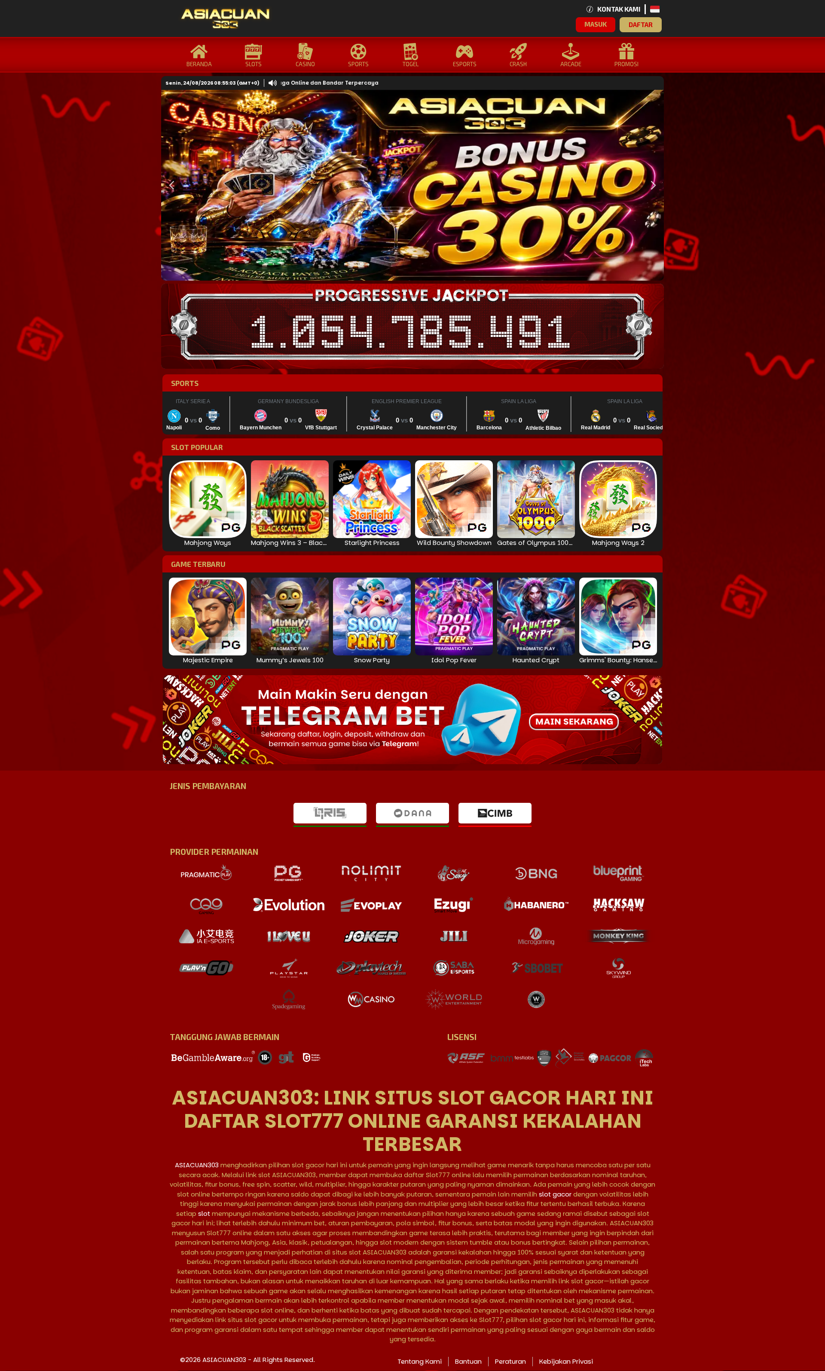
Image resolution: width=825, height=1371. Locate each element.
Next (651, 185)
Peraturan (510, 1361)
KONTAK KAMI (618, 9)
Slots (253, 64)
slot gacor (555, 1194)
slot (204, 1213)
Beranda (199, 64)
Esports (465, 64)
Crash (518, 64)
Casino (305, 64)
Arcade (570, 64)
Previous (169, 185)
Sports (358, 64)
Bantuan (468, 1361)
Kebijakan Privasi (566, 1361)
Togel (411, 64)
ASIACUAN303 (197, 1164)
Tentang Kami (419, 1361)
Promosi (626, 64)
